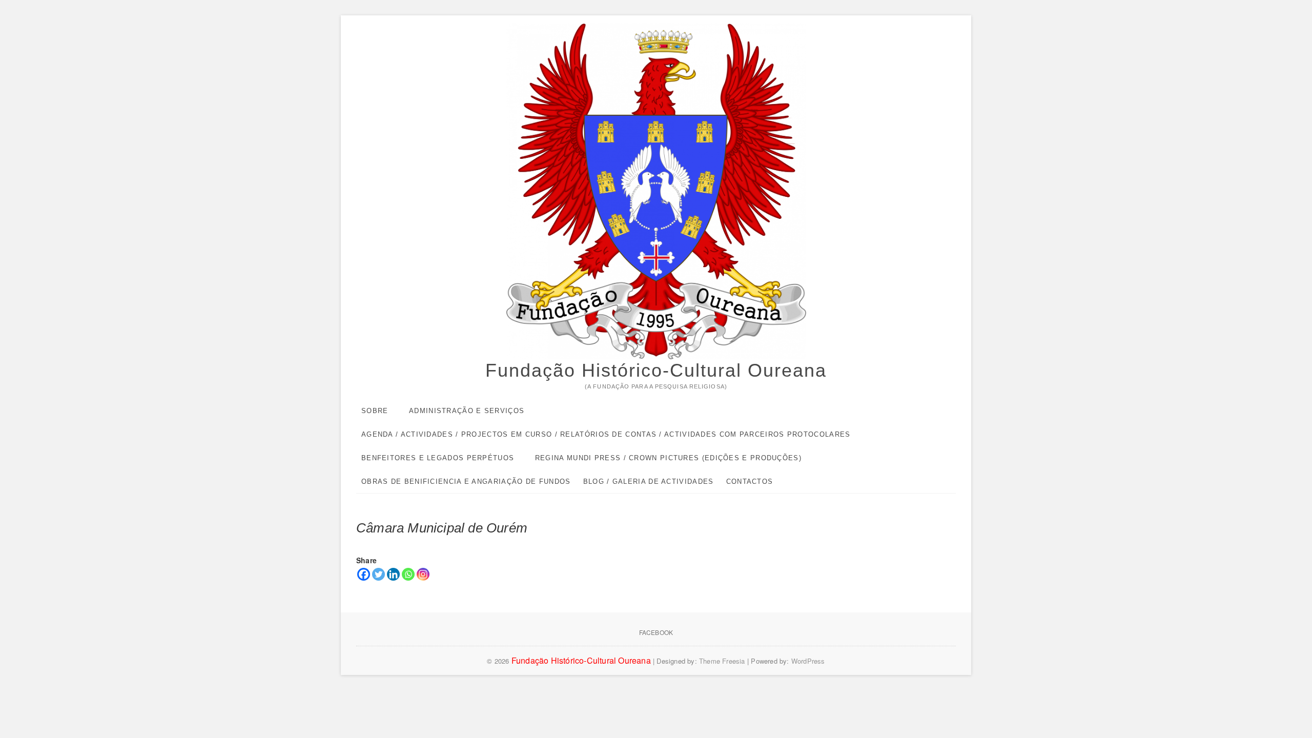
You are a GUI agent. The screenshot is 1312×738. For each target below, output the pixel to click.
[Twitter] (378, 574)
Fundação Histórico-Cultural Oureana (656, 370)
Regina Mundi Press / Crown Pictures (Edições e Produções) (668, 458)
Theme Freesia (722, 661)
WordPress (808, 661)
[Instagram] (423, 574)
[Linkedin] (393, 574)
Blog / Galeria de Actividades (648, 481)
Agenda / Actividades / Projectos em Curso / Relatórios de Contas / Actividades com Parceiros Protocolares (606, 434)
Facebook (656, 632)
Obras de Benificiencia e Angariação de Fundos (466, 481)
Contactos (749, 481)
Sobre (374, 411)
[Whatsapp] (408, 574)
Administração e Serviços (466, 411)
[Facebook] (363, 574)
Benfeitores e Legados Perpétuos (437, 458)
